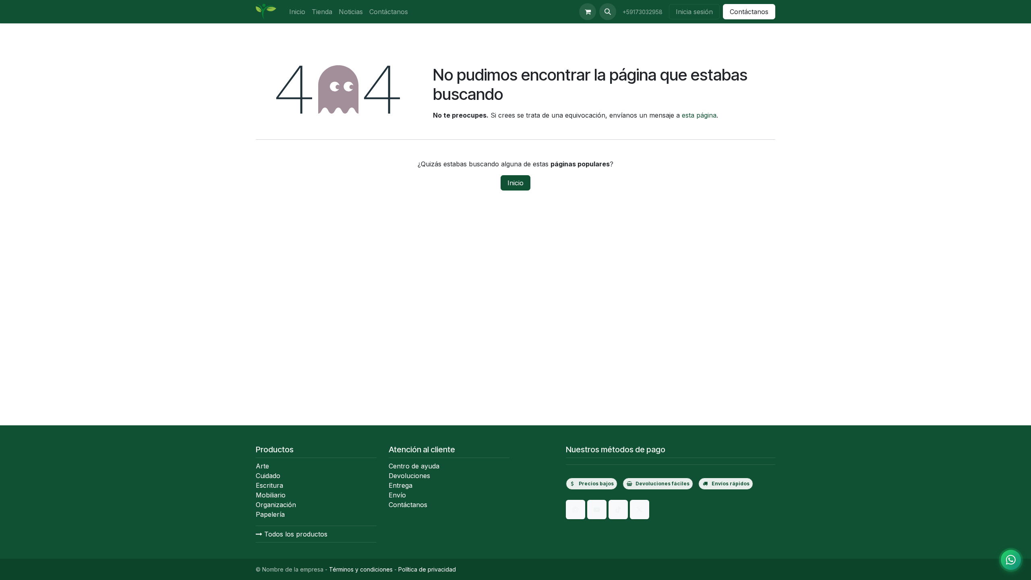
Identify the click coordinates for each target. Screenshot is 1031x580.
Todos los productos (294, 534)
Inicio (515, 183)
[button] (607, 11)
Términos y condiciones (361, 569)
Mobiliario (271, 495)
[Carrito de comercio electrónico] (587, 11)
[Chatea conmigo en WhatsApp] (1011, 560)
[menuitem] (297, 12)
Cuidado (268, 476)
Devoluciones (409, 476)
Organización (276, 505)
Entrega (400, 485)
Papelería (270, 514)
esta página (699, 115)
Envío (397, 495)
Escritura (269, 485)
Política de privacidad (427, 569)
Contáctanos (749, 12)
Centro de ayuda (414, 466)
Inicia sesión (694, 12)
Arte (262, 466)
